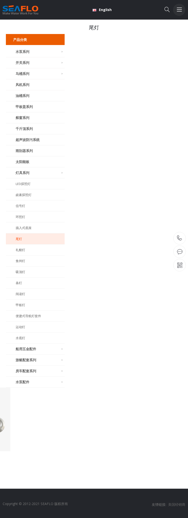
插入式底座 (24, 228)
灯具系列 (39, 172)
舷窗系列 (22, 117)
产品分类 (20, 39)
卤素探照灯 (24, 195)
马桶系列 (39, 73)
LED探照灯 (23, 184)
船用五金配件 (39, 348)
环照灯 (20, 217)
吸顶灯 (20, 272)
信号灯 (20, 206)
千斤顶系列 (24, 128)
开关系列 (39, 62)
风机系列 (22, 84)
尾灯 (19, 239)
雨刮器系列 (24, 150)
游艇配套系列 (39, 359)
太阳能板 (22, 161)
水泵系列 (39, 51)
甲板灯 (20, 305)
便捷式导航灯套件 (28, 316)
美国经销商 (176, 504)
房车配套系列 (39, 370)
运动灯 (20, 327)
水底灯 (20, 338)
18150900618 (179, 238)
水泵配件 (39, 382)
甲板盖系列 (24, 106)
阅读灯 (20, 294)
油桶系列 (22, 95)
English (105, 9)
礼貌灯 (20, 250)
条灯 (19, 283)
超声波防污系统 (28, 139)
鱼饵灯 (20, 261)
